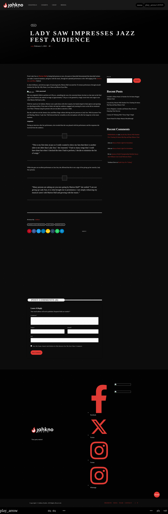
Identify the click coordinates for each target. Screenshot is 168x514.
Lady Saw (50, 224)
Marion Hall (60, 224)
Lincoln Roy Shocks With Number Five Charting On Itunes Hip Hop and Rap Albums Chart (82, 276)
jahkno (37, 219)
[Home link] (13, 5)
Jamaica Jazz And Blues (36, 224)
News (34, 25)
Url (32, 336)
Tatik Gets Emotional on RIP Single (127, 222)
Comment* (34, 315)
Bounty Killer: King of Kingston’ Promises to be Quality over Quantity (126, 212)
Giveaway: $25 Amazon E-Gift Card (127, 242)
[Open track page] (59, 510)
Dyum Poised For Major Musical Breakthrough (120, 118)
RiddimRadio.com (113, 134)
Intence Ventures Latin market (125, 232)
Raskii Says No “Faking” (125, 162)
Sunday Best (114, 185)
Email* (69, 327)
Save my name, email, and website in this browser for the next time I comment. (57, 346)
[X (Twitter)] (135, 503)
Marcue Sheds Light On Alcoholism (122, 143)
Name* (33, 327)
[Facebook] (137, 503)
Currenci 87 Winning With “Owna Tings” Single (120, 115)
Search (109, 76)
